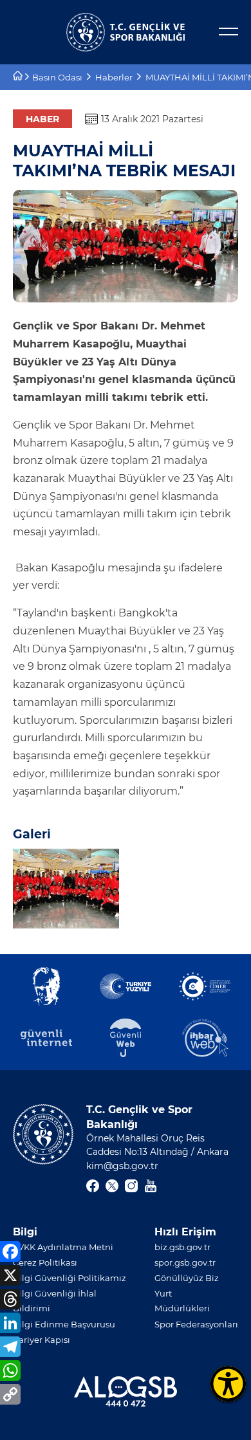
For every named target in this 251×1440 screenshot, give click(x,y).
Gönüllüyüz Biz (186, 1278)
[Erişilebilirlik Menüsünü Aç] (228, 1383)
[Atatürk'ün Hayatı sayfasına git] (46, 986)
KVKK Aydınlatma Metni (63, 1247)
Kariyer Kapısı (41, 1339)
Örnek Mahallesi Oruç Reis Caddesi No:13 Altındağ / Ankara (157, 1145)
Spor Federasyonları (196, 1324)
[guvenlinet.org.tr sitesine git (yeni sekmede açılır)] (46, 1038)
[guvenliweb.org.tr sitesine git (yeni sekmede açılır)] (125, 1038)
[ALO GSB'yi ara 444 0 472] (125, 1392)
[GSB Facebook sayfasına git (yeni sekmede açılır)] (92, 1185)
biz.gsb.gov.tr (182, 1247)
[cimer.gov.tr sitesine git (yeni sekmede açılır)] (204, 986)
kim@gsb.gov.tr (122, 1166)
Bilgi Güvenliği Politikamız (69, 1278)
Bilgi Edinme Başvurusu (64, 1324)
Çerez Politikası (45, 1262)
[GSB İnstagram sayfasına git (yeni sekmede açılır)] (131, 1185)
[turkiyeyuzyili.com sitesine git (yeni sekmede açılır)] (125, 986)
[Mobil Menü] (228, 31)
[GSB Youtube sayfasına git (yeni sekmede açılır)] (150, 1185)
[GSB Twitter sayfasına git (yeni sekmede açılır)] (112, 1185)
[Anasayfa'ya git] (19, 77)
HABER (42, 119)
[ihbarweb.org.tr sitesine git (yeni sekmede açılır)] (204, 1038)
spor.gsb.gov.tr (185, 1262)
